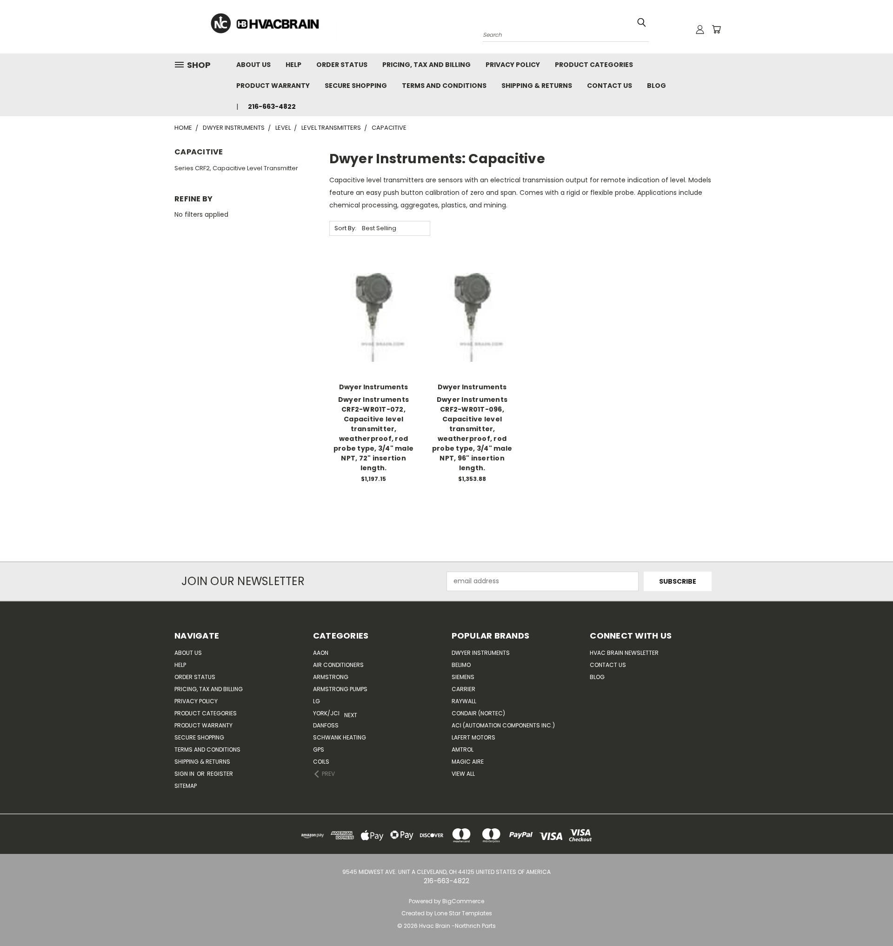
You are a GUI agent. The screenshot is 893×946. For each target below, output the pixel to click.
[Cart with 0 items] (716, 29)
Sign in (185, 774)
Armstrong (330, 677)
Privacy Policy (513, 64)
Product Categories (594, 64)
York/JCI (326, 713)
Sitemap (185, 786)
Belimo (461, 665)
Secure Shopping (356, 85)
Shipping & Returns (536, 85)
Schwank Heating (339, 737)
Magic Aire (468, 762)
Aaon (320, 653)
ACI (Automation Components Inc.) (503, 725)
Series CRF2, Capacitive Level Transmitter (236, 168)
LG (316, 701)
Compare (370, 316)
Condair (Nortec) (478, 713)
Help (293, 64)
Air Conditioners (338, 665)
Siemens (463, 677)
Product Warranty (273, 85)
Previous (878, 917)
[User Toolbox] (700, 29)
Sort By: (345, 228)
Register (220, 774)
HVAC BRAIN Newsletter (624, 653)
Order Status (341, 64)
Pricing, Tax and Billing (426, 64)
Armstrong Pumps (340, 689)
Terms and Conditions (444, 85)
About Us (253, 64)
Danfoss (326, 725)
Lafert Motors (473, 737)
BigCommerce (463, 901)
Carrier (463, 689)
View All (463, 774)
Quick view (373, 298)
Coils (321, 762)
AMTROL (462, 749)
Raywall (464, 701)
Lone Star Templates (463, 913)
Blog (656, 85)
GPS (318, 749)
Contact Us (609, 85)
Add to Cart (374, 334)
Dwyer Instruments (481, 653)
